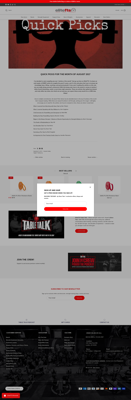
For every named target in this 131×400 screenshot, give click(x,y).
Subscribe (65, 209)
